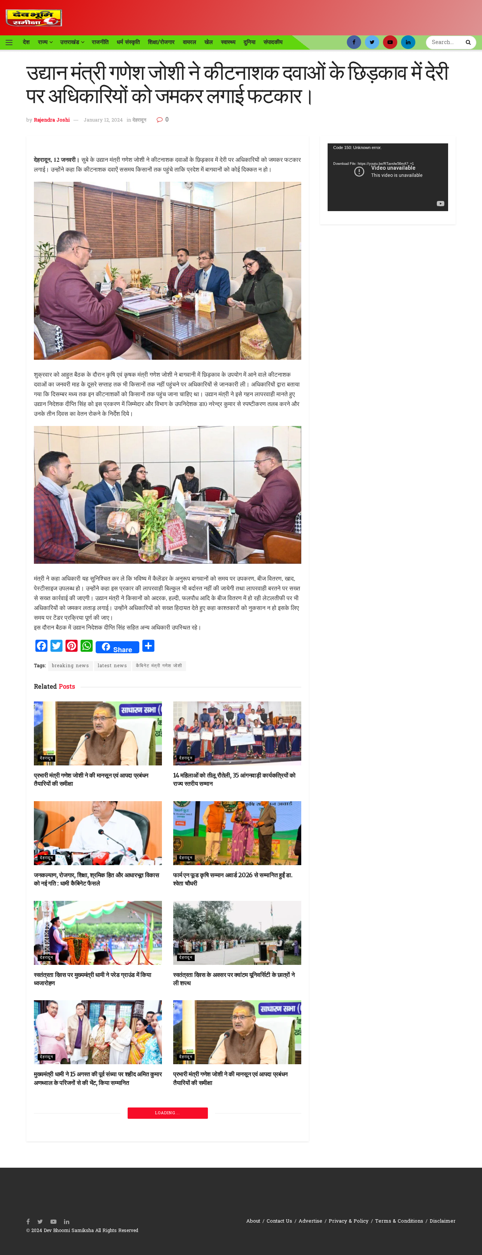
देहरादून (139, 120)
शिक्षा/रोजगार (161, 42)
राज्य (42, 42)
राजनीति (100, 42)
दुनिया (249, 42)
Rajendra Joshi (52, 120)
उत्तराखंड (69, 42)
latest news (112, 666)
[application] (388, 177)
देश (26, 42)
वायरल (189, 42)
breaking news (70, 666)
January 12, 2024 (103, 120)
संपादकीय (273, 42)
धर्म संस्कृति (128, 42)
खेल (208, 42)
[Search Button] (469, 42)
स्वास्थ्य (228, 42)
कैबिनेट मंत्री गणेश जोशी (159, 666)
